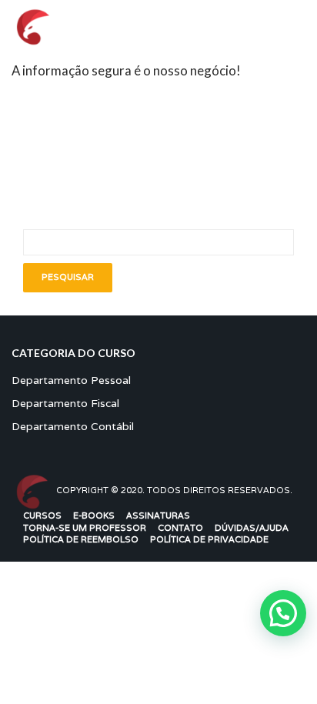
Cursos (42, 515)
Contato (180, 527)
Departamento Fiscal (65, 403)
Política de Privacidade (209, 539)
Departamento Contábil (73, 426)
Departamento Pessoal (71, 380)
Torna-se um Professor (84, 527)
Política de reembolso (80, 539)
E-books (94, 515)
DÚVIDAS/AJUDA (252, 527)
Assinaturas (158, 515)
